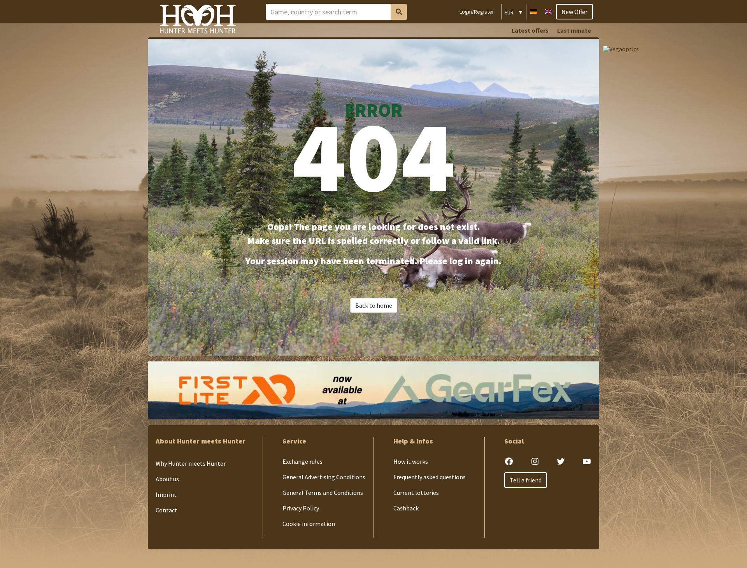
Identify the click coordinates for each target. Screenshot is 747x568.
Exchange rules (302, 461)
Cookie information (308, 524)
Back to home (373, 305)
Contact (166, 510)
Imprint (166, 494)
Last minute (574, 30)
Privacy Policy (300, 508)
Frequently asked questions (429, 477)
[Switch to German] (533, 10)
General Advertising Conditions (323, 477)
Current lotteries (416, 492)
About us (167, 479)
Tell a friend (526, 480)
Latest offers (530, 30)
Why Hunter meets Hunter (191, 463)
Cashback (406, 508)
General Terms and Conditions (322, 492)
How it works (410, 461)
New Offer (574, 12)
